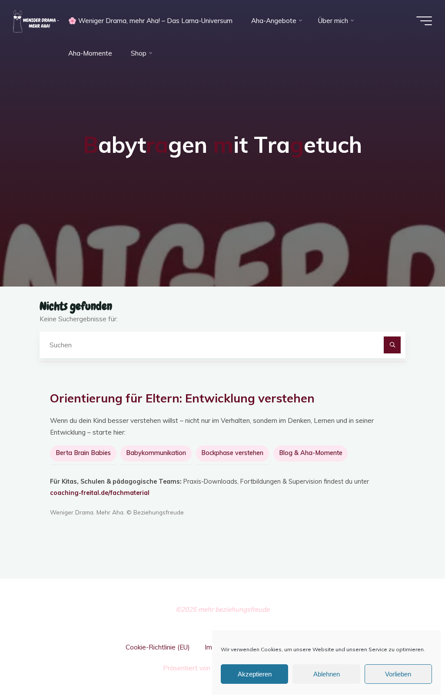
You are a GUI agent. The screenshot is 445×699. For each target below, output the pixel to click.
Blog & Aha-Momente (310, 453)
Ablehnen (326, 674)
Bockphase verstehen (232, 453)
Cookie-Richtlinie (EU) (158, 647)
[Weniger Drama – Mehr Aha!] (36, 20)
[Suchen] (392, 345)
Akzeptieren (255, 674)
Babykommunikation (156, 453)
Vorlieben (398, 674)
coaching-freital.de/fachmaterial (99, 493)
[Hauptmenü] (424, 20)
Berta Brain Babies (83, 453)
